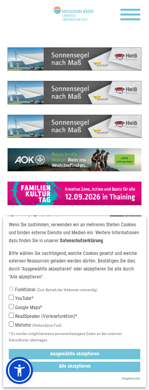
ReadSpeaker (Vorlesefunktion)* (45, 316)
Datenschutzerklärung (81, 240)
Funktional (55, 289)
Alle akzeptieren (75, 366)
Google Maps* (28, 307)
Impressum (131, 378)
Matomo (38, 325)
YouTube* (23, 298)
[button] (19, 370)
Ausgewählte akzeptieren (74, 354)
